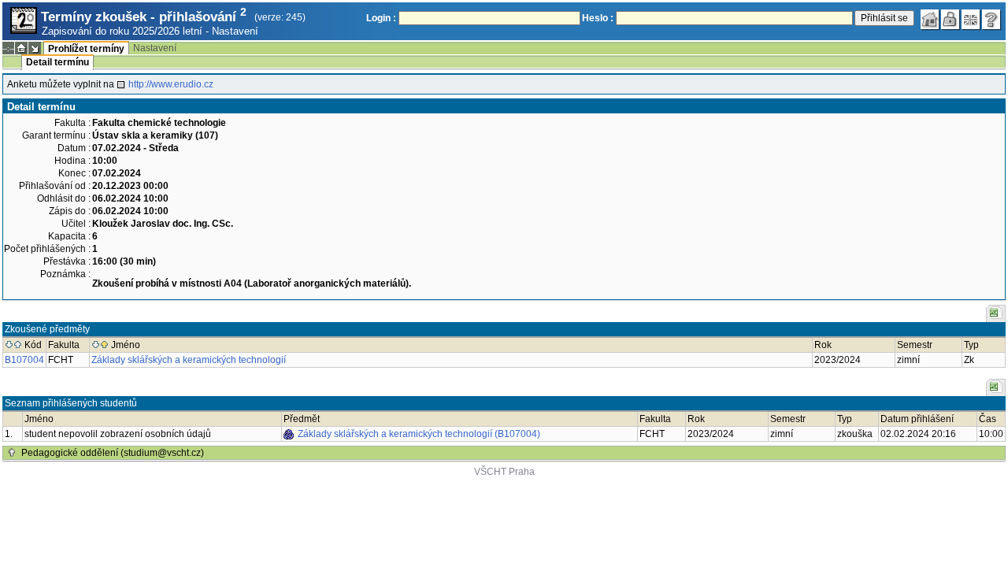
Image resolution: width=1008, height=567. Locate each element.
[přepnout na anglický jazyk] (971, 20)
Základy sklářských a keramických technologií (188, 359)
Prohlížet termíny (86, 48)
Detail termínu (57, 62)
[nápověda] (991, 20)
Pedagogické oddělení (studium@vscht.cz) (112, 452)
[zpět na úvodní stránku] (930, 20)
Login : (381, 18)
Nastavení (235, 31)
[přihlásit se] (950, 20)
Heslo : (597, 18)
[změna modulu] (34, 48)
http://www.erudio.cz (170, 84)
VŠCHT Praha (504, 471)
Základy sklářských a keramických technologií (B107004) (419, 433)
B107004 (24, 359)
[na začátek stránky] (12, 453)
